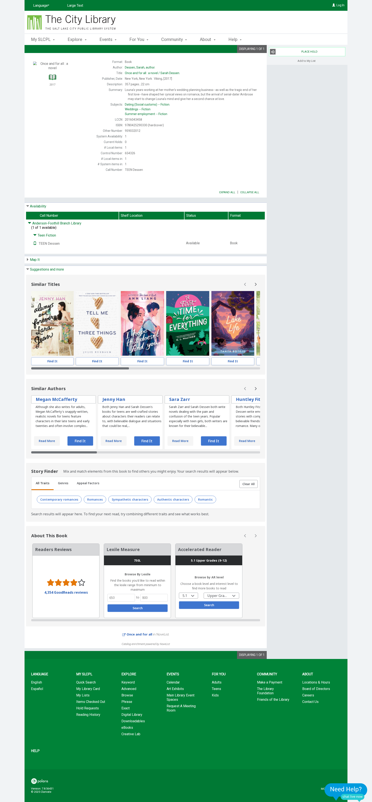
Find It (52, 361)
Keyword (128, 682)
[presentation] (52, 323)
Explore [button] (75, 39)
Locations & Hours (316, 682)
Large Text (75, 5)
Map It (35, 260)
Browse (127, 695)
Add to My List (307, 60)
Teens (216, 689)
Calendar (173, 682)
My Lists (83, 695)
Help (35, 751)
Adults (217, 682)
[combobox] (188, 596)
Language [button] (39, 674)
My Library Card (88, 689)
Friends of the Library (273, 700)
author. (140, 67)
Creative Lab (130, 734)
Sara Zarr (179, 399)
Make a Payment (269, 682)
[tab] (42, 483)
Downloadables (133, 721)
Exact (125, 708)
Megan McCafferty (56, 399)
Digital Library (131, 715)
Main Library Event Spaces (180, 697)
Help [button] (233, 39)
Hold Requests (87, 708)
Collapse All (249, 192)
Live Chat (345, 792)
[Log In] (333, 5)
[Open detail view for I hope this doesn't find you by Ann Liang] (142, 323)
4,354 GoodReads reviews (66, 592)
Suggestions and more (47, 269)
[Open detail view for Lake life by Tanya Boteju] (232, 323)
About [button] (206, 39)
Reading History (88, 715)
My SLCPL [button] (41, 39)
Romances (95, 499)
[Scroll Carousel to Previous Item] (245, 284)
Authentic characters (173, 499)
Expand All (227, 192)
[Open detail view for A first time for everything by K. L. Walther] (187, 323)
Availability (38, 206)
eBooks (127, 728)
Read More (47, 441)
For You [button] (137, 39)
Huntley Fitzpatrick (257, 399)
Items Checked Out (90, 702)
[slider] (145, 368)
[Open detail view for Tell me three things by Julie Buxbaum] (97, 323)
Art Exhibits (175, 689)
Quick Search (86, 682)
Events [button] (106, 39)
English (36, 682)
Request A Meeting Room (181, 708)
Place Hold (309, 51)
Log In (340, 5)
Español (37, 689)
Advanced (128, 689)
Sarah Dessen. (152, 73)
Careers (308, 695)
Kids (215, 695)
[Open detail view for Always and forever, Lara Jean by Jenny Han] (52, 323)
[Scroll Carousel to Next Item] (255, 284)
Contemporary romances (59, 499)
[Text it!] (35, 243)
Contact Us (310, 702)
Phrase (126, 702)
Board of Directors (316, 689)
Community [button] (172, 39)
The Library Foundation (265, 691)
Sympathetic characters (130, 499)
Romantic (205, 499)
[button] (248, 484)
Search (138, 608)
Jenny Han (113, 399)
